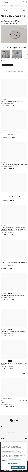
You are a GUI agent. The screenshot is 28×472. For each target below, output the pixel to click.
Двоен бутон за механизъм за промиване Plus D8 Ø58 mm (14, 364)
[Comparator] (23, 2)
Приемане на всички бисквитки (18, 467)
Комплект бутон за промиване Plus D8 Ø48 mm (13, 295)
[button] (2, 6)
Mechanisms (4, 99)
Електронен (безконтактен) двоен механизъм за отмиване (14, 263)
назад (24, 10)
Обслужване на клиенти (9, 433)
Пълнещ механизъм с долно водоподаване (12, 196)
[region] (13, 456)
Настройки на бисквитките (13, 463)
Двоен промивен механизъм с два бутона (12, 101)
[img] (2, 303)
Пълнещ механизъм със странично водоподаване (14, 164)
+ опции (23, 304)
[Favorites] (26, 2)
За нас (3, 438)
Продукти (4, 10)
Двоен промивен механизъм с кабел (10, 132)
